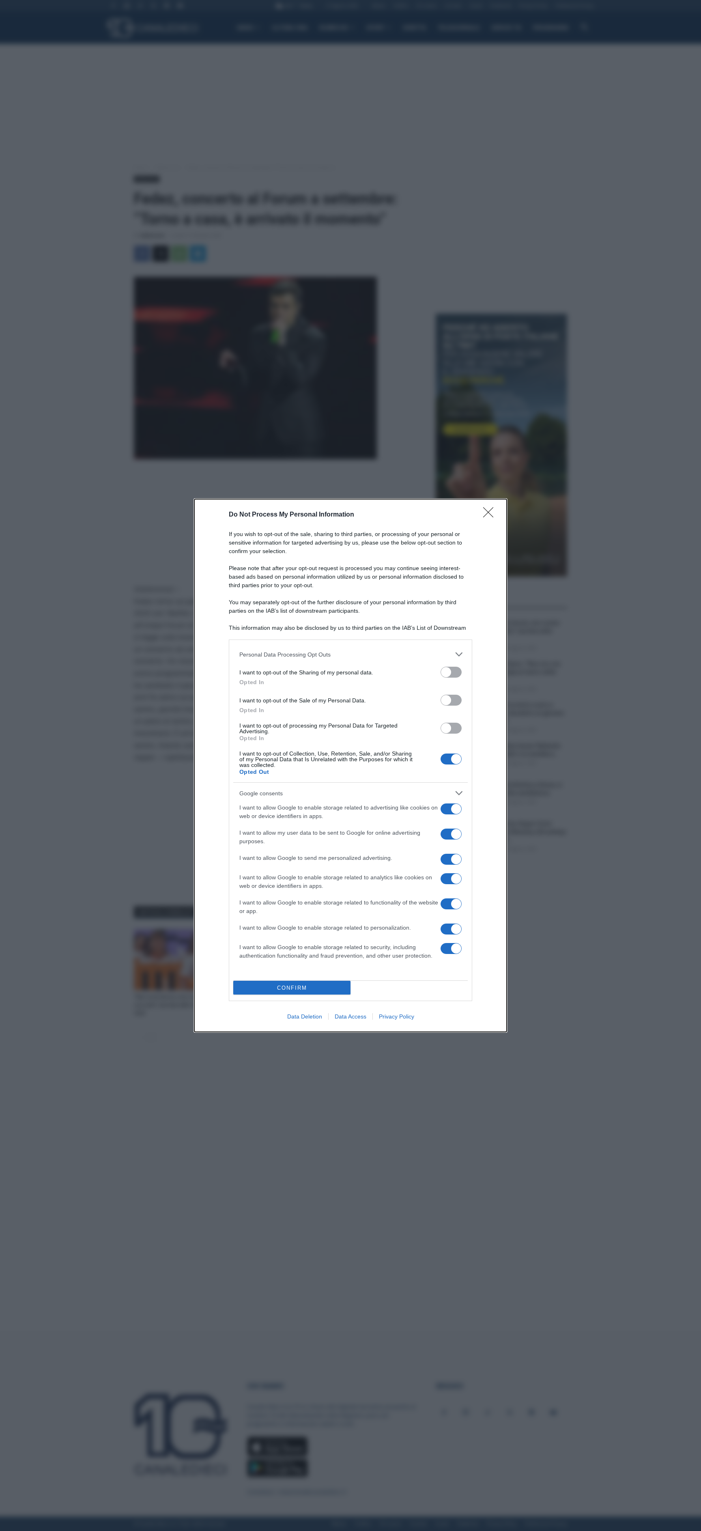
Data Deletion (304, 1016)
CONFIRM (292, 988)
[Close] (491, 515)
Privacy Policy (396, 1016)
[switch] (451, 672)
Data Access (350, 1016)
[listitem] (350, 654)
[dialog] (350, 765)
